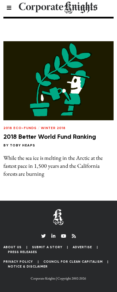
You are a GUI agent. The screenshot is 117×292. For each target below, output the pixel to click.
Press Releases (22, 252)
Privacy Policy (18, 261)
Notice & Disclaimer (28, 266)
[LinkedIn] (53, 236)
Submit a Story (47, 247)
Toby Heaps (22, 145)
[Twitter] (43, 236)
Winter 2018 (53, 128)
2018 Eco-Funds (20, 128)
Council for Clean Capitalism (73, 261)
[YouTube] (64, 236)
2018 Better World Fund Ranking (49, 137)
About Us (12, 247)
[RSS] (73, 236)
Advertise (82, 247)
